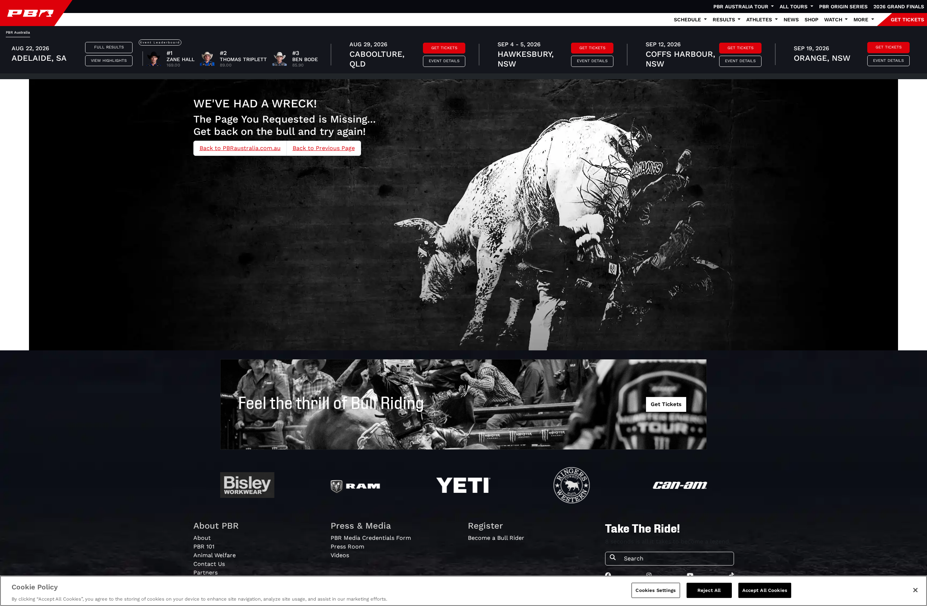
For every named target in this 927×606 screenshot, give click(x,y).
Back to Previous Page (324, 148)
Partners (205, 572)
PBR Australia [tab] (18, 32)
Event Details (444, 61)
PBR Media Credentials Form (371, 537)
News (791, 19)
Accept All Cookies (764, 590)
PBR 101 (203, 546)
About (202, 537)
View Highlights (109, 60)
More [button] (861, 19)
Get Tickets (444, 48)
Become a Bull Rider (496, 537)
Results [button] (725, 19)
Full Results (109, 47)
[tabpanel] (463, 55)
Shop (811, 19)
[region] (463, 591)
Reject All (709, 590)
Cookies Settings (656, 590)
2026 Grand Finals (898, 6)
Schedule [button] (688, 19)
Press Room (347, 546)
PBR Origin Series (843, 6)
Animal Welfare (214, 555)
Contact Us (209, 563)
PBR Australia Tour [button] (741, 6)
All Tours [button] (794, 6)
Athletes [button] (759, 19)
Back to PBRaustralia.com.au (240, 148)
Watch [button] (834, 19)
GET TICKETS (907, 19)
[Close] (915, 590)
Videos (340, 555)
